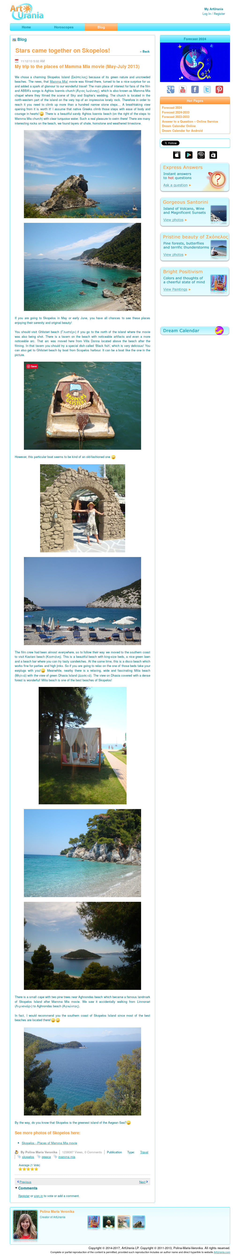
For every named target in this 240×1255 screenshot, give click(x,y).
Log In (206, 13)
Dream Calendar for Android (182, 130)
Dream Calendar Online (179, 126)
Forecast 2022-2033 (175, 116)
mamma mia (66, 1156)
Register (219, 13)
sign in (38, 1195)
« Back (145, 51)
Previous (25, 1182)
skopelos (28, 1156)
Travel (144, 1152)
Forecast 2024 (172, 107)
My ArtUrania (213, 9)
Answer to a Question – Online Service (190, 121)
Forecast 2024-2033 (175, 112)
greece (46, 1156)
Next (142, 1182)
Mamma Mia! (59, 81)
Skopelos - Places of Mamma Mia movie (49, 1143)
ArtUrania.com (222, 1252)
